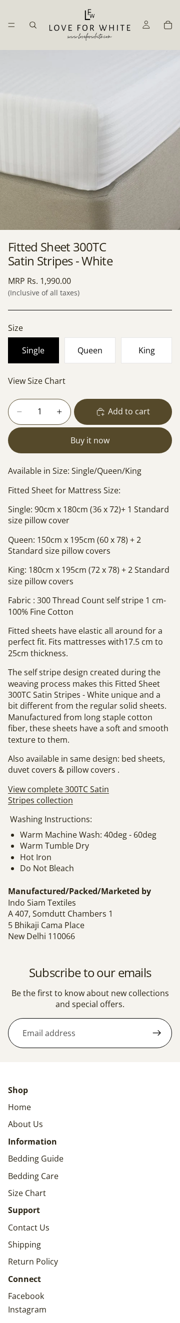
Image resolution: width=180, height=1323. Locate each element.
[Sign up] (157, 1033)
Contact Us (29, 1227)
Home (19, 1107)
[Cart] (168, 25)
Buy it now (90, 440)
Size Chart (27, 1193)
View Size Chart (37, 380)
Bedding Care (33, 1176)
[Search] (33, 25)
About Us (25, 1124)
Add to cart (129, 411)
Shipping (24, 1244)
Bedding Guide (36, 1158)
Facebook (26, 1296)
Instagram (27, 1309)
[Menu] (11, 24)
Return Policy (33, 1261)
